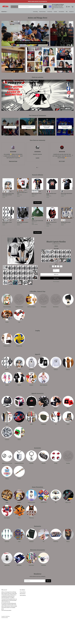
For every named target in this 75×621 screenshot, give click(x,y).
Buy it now (56, 278)
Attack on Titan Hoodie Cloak (37, 220)
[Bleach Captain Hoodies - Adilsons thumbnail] (5, 267)
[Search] (45, 6)
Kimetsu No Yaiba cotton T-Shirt (22, 193)
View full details (56, 281)
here (53, 8)
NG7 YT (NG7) (62, 161)
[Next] (72, 155)
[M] (53, 267)
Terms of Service (23, 595)
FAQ (66, 11)
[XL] (58, 267)
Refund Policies (22, 593)
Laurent (37, 158)
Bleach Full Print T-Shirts (36, 193)
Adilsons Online (4, 196)
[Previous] (2, 155)
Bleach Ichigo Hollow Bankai (66, 193)
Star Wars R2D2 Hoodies (66, 222)
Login (69, 6)
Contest (55, 11)
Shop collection (37, 202)
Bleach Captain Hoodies (7, 222)
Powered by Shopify (4, 617)
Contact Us (71, 11)
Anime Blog (35, 11)
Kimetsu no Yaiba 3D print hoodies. (51, 223)
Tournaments (61, 11)
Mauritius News (42, 11)
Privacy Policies (22, 592)
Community (49, 11)
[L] (55, 267)
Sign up (48, 581)
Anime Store (4, 11)
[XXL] (61, 267)
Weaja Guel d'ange (13, 161)
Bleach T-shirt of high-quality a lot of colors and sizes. (8, 194)
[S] (51, 267)
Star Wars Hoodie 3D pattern (22, 222)
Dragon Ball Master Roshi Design (51, 194)
